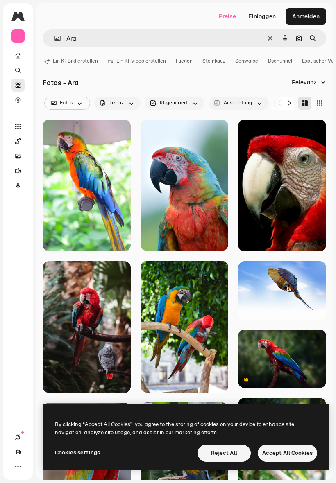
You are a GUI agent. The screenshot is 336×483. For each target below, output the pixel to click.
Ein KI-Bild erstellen (75, 61)
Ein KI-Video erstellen (141, 61)
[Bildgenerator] (18, 156)
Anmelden (306, 16)
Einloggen (262, 16)
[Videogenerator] (18, 170)
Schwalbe (246, 61)
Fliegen (184, 61)
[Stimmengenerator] (18, 185)
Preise (227, 16)
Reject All (224, 452)
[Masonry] (304, 103)
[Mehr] (18, 466)
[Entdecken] (18, 99)
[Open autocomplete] (54, 38)
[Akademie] (18, 451)
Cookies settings (77, 452)
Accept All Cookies (287, 452)
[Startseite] (18, 55)
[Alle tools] (18, 126)
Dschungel (280, 61)
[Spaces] (18, 141)
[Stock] (18, 85)
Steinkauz (213, 61)
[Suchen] (18, 70)
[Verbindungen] (18, 437)
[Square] (319, 103)
